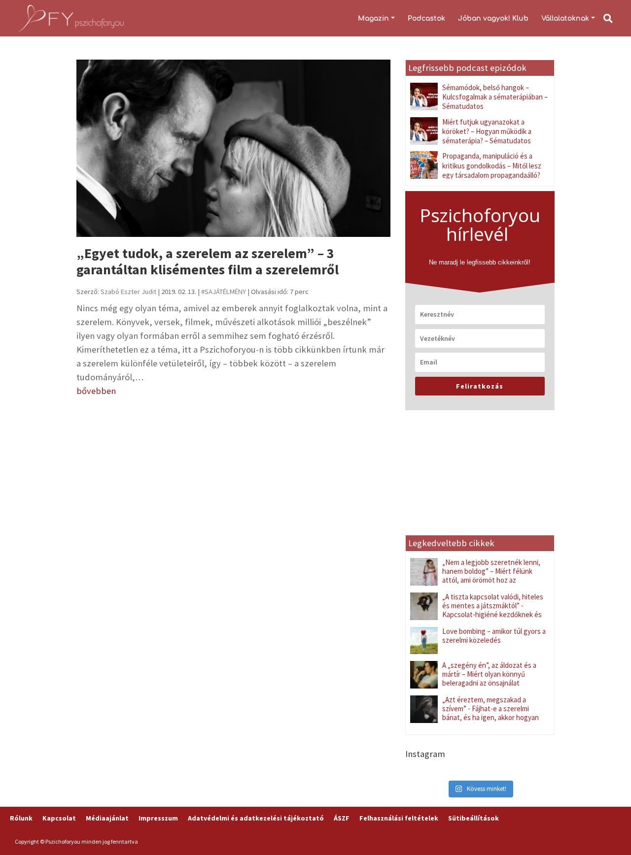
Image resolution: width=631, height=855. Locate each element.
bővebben (96, 390)
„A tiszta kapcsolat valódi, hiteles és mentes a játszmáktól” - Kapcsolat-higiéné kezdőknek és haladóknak (492, 610)
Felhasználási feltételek (398, 818)
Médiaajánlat (107, 818)
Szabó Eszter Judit (128, 291)
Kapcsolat (59, 818)
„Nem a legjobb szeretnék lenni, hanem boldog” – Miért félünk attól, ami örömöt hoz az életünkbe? (491, 575)
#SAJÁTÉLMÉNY (223, 291)
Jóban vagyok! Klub (493, 18)
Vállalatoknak (565, 18)
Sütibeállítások (473, 818)
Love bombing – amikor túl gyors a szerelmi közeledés (494, 635)
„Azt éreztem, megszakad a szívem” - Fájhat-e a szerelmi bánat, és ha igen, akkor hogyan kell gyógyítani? (490, 713)
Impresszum (158, 818)
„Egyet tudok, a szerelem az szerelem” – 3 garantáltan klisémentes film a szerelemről (207, 262)
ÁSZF (342, 818)
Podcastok (426, 18)
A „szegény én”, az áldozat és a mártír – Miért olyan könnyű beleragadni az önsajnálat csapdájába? (489, 678)
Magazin (373, 18)
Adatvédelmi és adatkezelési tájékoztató (256, 818)
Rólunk (21, 818)
